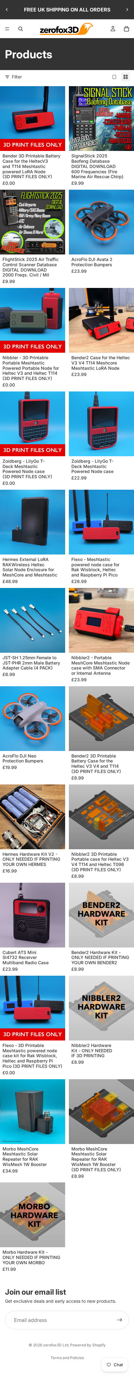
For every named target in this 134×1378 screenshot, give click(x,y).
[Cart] (126, 29)
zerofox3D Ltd (55, 1345)
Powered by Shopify (88, 1345)
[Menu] (7, 29)
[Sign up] (119, 1320)
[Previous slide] (7, 9)
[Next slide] (127, 9)
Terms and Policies (67, 1357)
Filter (17, 76)
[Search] (20, 29)
